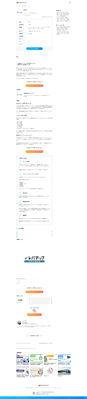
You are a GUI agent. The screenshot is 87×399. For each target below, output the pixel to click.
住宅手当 (63, 29)
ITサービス (58, 12)
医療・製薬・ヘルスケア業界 (66, 13)
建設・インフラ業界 (65, 12)
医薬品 (57, 14)
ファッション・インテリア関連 (60, 17)
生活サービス (58, 13)
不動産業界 (66, 17)
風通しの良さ (58, 34)
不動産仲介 (58, 18)
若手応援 (67, 31)
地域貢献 (61, 26)
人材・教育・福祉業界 (65, 14)
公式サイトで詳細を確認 (34, 48)
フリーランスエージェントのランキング (34, 85)
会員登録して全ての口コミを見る (34, 314)
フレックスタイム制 (59, 30)
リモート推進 (63, 30)
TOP (17, 348)
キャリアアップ (63, 31)
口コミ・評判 (21, 348)
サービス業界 (60, 14)
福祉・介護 (67, 18)
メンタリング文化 (59, 31)
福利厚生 (66, 29)
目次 (17, 56)
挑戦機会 (64, 26)
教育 (61, 13)
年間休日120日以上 (59, 29)
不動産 (61, 12)
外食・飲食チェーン (62, 18)
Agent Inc (69, 397)
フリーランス (26, 348)
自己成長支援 (67, 26)
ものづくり (58, 26)
